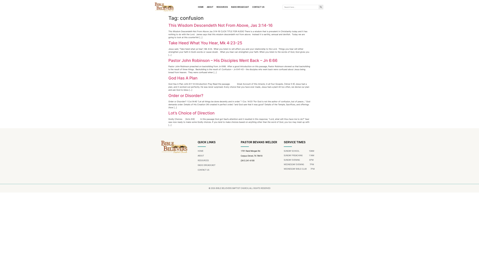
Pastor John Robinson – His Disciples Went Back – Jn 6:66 (222, 60)
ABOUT (210, 7)
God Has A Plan (182, 78)
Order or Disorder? (185, 95)
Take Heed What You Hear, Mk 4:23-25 (205, 42)
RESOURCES (222, 7)
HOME (201, 7)
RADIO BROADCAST (240, 7)
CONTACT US (258, 7)
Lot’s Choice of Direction (191, 113)
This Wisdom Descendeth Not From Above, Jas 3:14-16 (220, 25)
